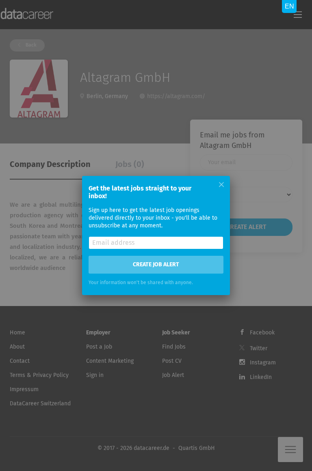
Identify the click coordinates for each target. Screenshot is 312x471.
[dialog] (156, 235)
